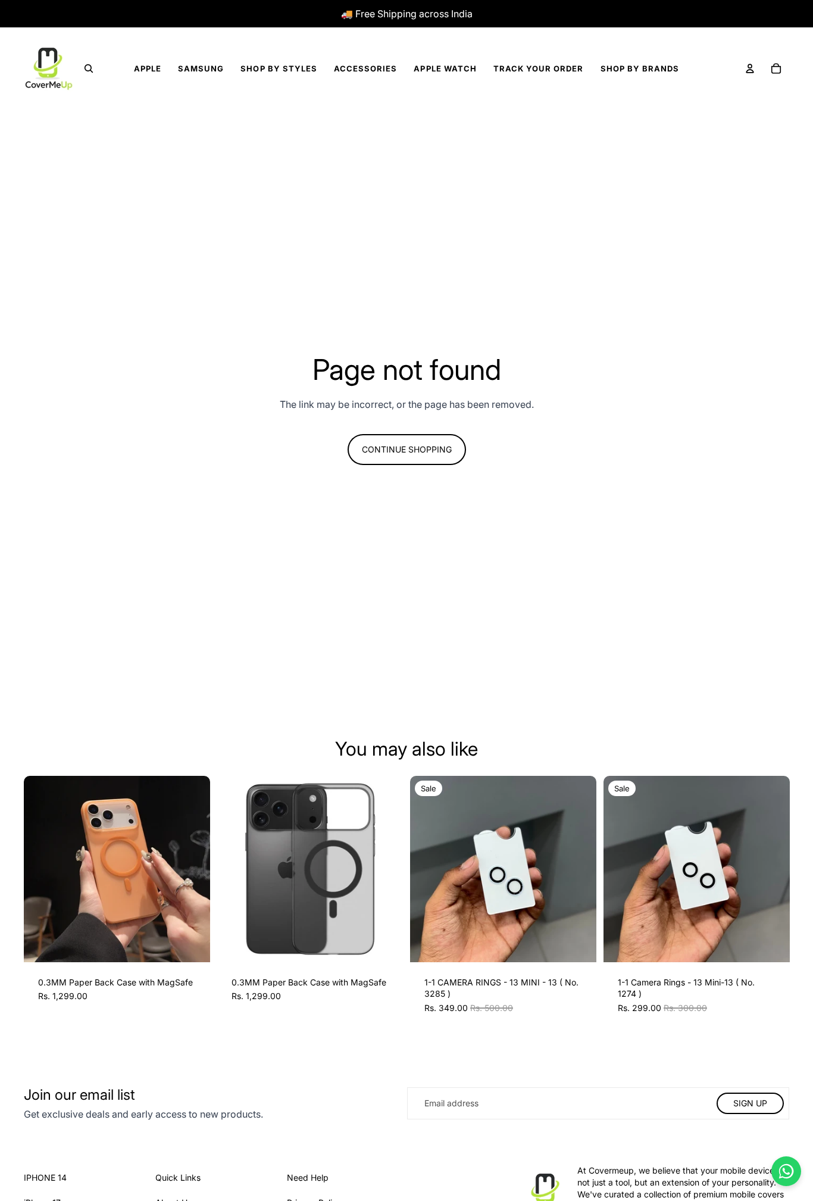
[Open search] (89, 68)
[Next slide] (192, 869)
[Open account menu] (750, 68)
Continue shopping (407, 449)
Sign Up (750, 1103)
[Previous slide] (42, 869)
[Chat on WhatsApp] (786, 1171)
